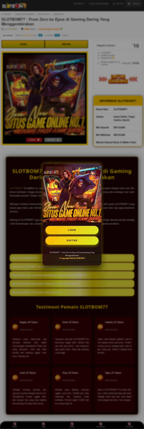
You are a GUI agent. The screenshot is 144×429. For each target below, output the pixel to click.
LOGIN (72, 230)
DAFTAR (72, 240)
